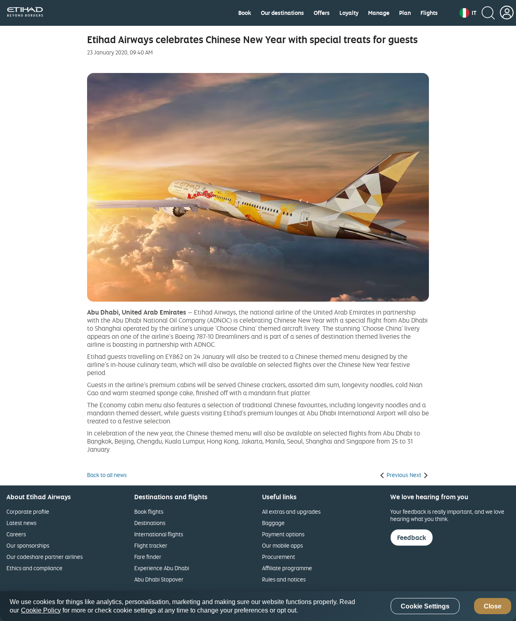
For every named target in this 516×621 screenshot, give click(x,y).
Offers (322, 13)
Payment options (283, 534)
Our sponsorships (27, 545)
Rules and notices (284, 579)
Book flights (148, 511)
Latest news (21, 523)
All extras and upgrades (291, 511)
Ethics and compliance (34, 568)
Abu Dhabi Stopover (158, 579)
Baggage (273, 523)
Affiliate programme (287, 568)
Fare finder (147, 557)
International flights (158, 534)
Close (492, 606)
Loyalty (348, 13)
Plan (405, 13)
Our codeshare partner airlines (44, 557)
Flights (429, 13)
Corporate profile (27, 511)
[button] (468, 13)
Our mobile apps (282, 545)
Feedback (411, 537)
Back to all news (107, 475)
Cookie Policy (41, 610)
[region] (258, 606)
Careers (16, 534)
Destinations (149, 523)
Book (244, 13)
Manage (378, 13)
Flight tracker (150, 545)
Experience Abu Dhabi (161, 568)
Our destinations (282, 13)
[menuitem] (244, 13)
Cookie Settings (425, 606)
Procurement (278, 557)
